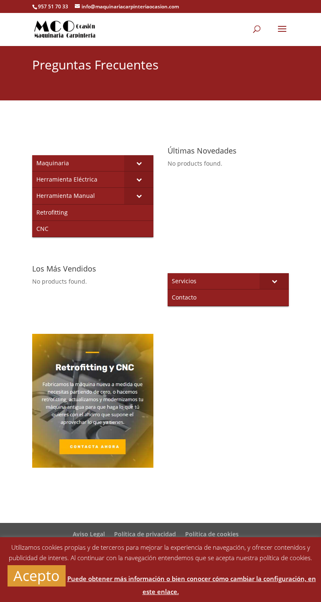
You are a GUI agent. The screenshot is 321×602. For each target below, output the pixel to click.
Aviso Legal (89, 534)
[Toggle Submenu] (138, 163)
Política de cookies (212, 534)
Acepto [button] (36, 575)
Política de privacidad (145, 534)
